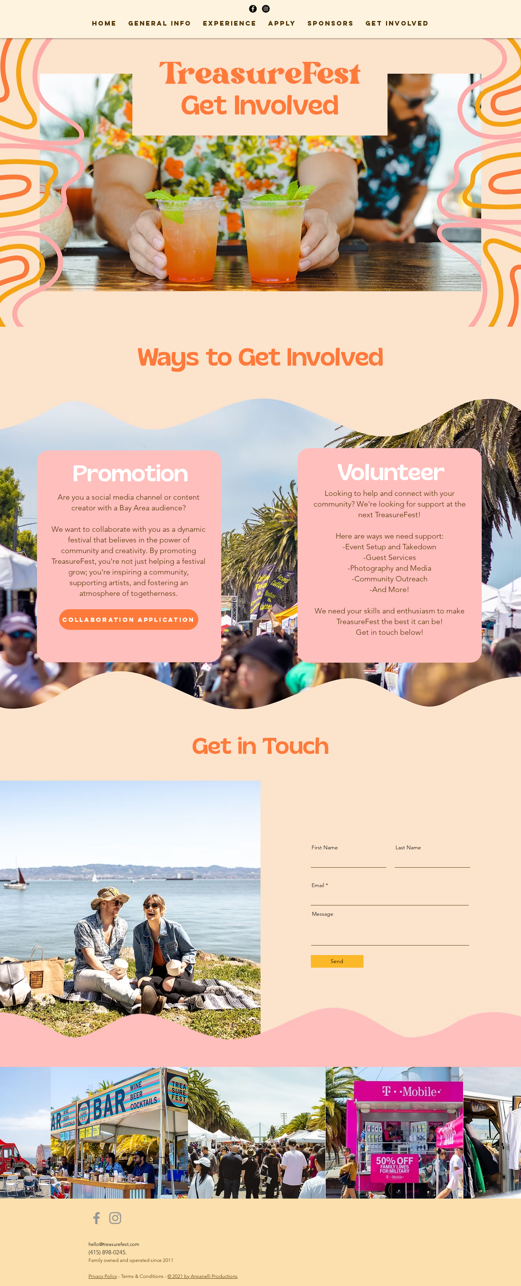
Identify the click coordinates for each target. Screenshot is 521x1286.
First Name (325, 847)
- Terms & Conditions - (142, 1276)
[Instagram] (115, 1218)
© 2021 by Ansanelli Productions (202, 1276)
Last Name (408, 847)
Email (318, 885)
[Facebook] (96, 1218)
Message (322, 913)
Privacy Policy (102, 1276)
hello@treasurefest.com (113, 1244)
